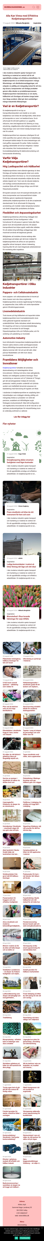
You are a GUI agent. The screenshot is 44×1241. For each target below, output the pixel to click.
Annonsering (22, 1225)
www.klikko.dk (24, 1216)
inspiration (37, 23)
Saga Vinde (22, 454)
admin (20, 558)
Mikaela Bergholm (22, 23)
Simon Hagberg (23, 506)
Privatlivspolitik (24, 1238)
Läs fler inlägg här (22, 417)
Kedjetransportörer (9, 368)
